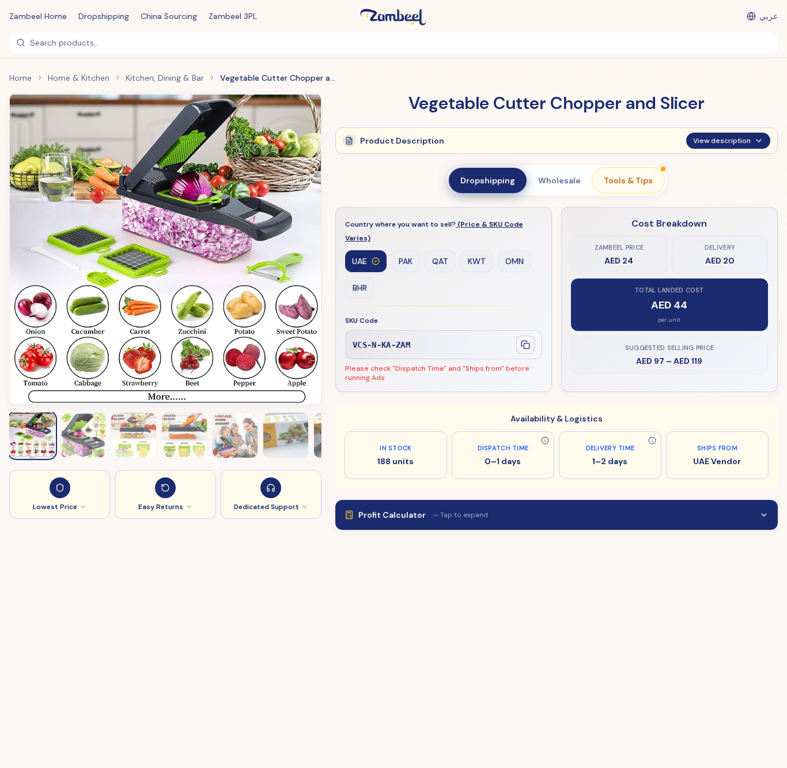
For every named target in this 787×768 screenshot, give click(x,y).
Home (20, 78)
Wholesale (559, 180)
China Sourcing (169, 16)
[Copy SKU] (525, 345)
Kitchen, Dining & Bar (165, 78)
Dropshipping (103, 16)
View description (722, 140)
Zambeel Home (38, 16)
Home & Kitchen (78, 78)
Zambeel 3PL (233, 16)
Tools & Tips (628, 180)
